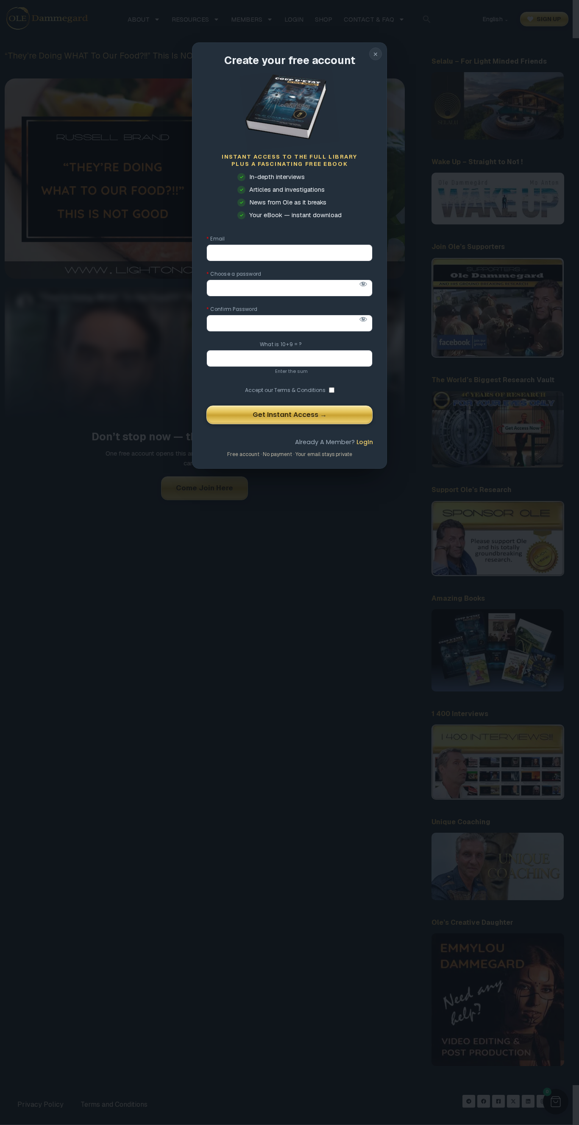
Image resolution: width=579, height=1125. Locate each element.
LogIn (364, 442)
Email (215, 239)
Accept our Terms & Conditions (285, 390)
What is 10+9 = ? (281, 344)
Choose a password (233, 274)
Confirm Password (231, 309)
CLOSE (375, 54)
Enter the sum (291, 371)
